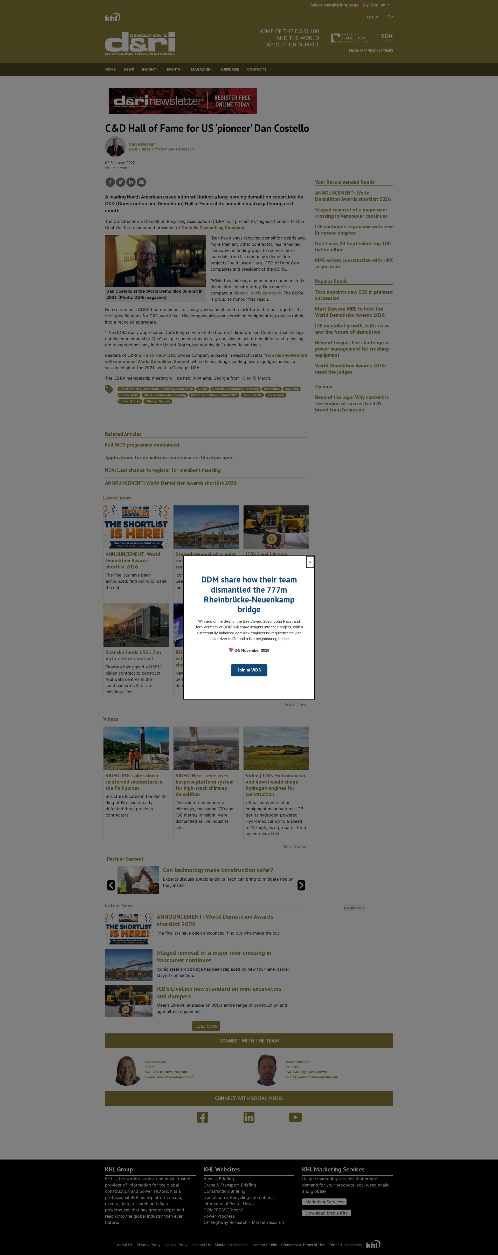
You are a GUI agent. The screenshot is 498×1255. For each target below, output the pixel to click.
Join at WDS (249, 670)
